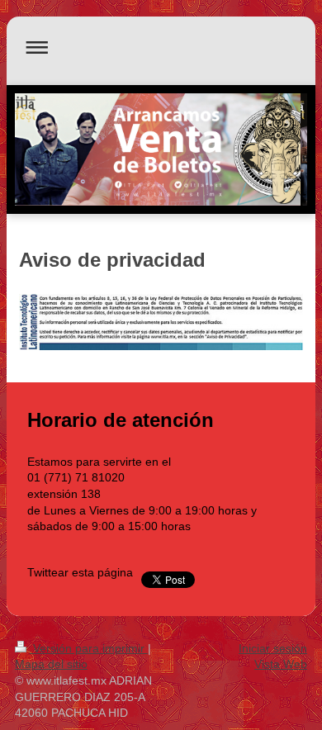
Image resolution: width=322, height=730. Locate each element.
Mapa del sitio (51, 664)
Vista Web (280, 664)
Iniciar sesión (273, 648)
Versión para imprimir (89, 648)
